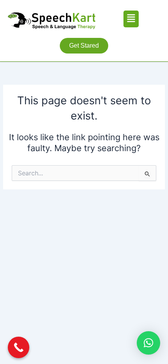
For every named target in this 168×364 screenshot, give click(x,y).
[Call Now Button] (18, 347)
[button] (131, 19)
